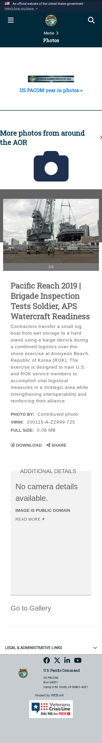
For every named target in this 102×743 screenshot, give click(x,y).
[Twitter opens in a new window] (57, 662)
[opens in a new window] (46, 662)
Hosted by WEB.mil (49, 695)
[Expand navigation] (10, 20)
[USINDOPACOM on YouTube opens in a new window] (78, 662)
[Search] (91, 20)
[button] (22, 8)
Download (28, 445)
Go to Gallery (31, 608)
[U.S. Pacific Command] (23, 672)
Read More (28, 519)
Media (49, 33)
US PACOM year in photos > (51, 90)
